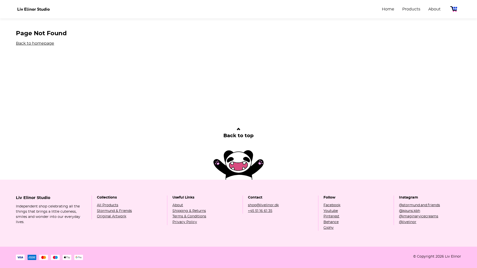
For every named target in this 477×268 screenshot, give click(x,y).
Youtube (330, 211)
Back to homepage (35, 43)
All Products (107, 205)
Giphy (328, 228)
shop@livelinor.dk (263, 205)
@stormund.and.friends (419, 205)
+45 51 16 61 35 (260, 211)
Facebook (331, 205)
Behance (331, 222)
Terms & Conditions (189, 216)
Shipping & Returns (189, 211)
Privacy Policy (184, 222)
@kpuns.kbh (409, 211)
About (177, 205)
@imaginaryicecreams (418, 216)
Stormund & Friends (114, 211)
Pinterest (331, 216)
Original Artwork (111, 216)
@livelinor (407, 222)
